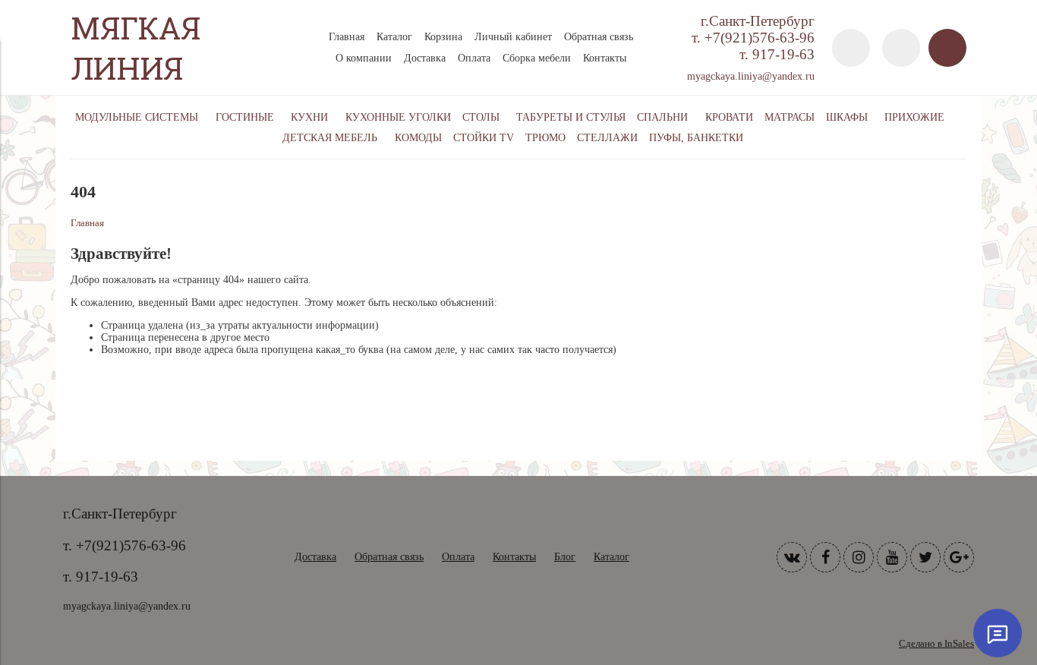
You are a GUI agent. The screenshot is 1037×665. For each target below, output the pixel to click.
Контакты (604, 58)
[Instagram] (858, 557)
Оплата (474, 58)
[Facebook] (825, 557)
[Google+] (959, 557)
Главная (346, 37)
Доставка (425, 58)
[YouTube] (892, 557)
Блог (564, 557)
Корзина (443, 37)
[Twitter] (925, 557)
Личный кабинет (513, 37)
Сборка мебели (537, 58)
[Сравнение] (901, 48)
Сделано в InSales (936, 643)
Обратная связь (598, 37)
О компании (364, 58)
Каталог (394, 37)
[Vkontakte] (792, 557)
